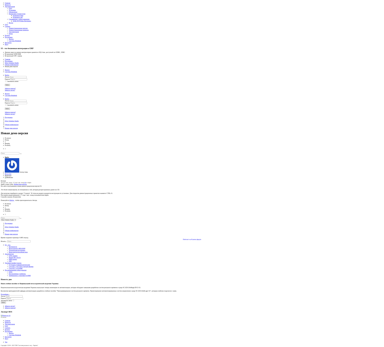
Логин (7, 77)
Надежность (13, 247)
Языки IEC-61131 (15, 257)
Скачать (7, 26)
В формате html (18, 15)
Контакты (8, 43)
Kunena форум (196, 239)
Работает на (187, 239)
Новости (8, 5)
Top (6, 342)
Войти (7, 85)
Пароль (7, 79)
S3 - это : (8, 245)
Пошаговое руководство (17, 14)
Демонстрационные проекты (19, 30)
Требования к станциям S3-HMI (20, 275)
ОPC (10, 261)
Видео (11, 23)
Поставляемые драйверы (17, 274)
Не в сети (8, 174)
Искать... (4, 241)
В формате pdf (17, 17)
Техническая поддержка (17, 250)
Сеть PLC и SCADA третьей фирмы (21, 266)
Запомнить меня (12, 81)
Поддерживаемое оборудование (15, 270)
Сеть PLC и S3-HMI (15, 268)
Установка (12, 10)
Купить (7, 35)
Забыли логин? (10, 90)
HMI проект (13, 259)
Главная (7, 3)
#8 (25, 182)
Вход (6, 44)
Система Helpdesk (15, 41)
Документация (10, 6)
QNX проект (13, 256)
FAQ (10, 8)
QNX (10, 272)
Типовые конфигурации (13, 263)
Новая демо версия (20, 184)
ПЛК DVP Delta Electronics (22, 21)
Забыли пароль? (10, 88)
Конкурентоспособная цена (18, 252)
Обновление (13, 12)
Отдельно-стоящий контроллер (19, 265)
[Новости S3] (5, 315)
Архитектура (9, 254)
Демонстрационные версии (18, 28)
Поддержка (8, 37)
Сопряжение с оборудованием (19, 19)
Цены (11, 33)
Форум (11, 39)
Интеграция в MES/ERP (17, 248)
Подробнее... (5, 294)
